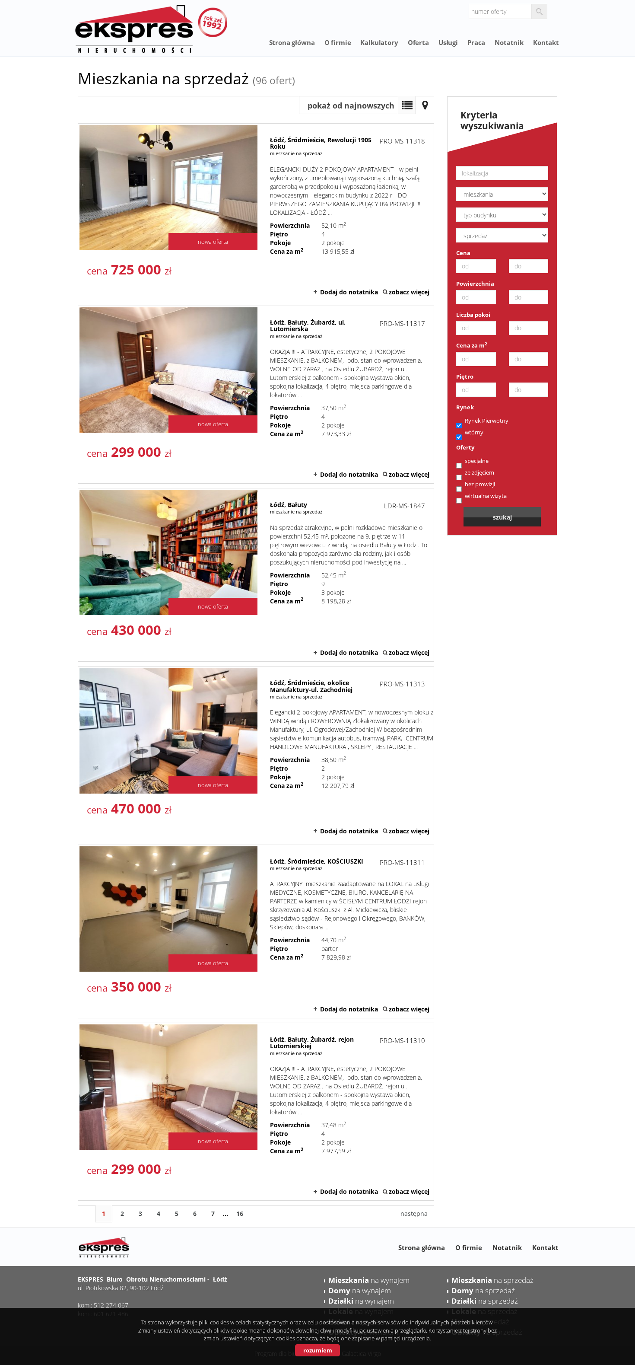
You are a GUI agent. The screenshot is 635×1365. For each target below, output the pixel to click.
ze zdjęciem (479, 472)
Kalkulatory (379, 42)
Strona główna (292, 42)
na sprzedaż (492, 1280)
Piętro (464, 376)
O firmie (337, 42)
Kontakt (546, 42)
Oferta (418, 42)
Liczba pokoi (473, 315)
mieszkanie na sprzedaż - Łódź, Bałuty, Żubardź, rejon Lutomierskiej (256, 1111)
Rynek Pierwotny (486, 420)
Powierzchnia (475, 283)
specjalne (477, 461)
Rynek (465, 407)
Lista (407, 105)
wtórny (474, 432)
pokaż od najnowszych (351, 105)
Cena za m (471, 345)
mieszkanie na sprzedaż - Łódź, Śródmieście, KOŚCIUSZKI (256, 931)
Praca (476, 42)
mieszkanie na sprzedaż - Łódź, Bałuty (256, 574)
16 (239, 1213)
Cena (463, 253)
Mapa (425, 105)
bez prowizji (480, 484)
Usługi (448, 42)
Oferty (465, 447)
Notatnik (509, 42)
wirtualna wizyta (486, 496)
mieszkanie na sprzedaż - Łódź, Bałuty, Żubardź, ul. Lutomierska (256, 394)
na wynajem (369, 1280)
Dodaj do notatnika (349, 292)
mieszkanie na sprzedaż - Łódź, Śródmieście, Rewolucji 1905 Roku (256, 212)
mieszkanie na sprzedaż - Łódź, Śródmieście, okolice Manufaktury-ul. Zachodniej (256, 753)
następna (414, 1213)
